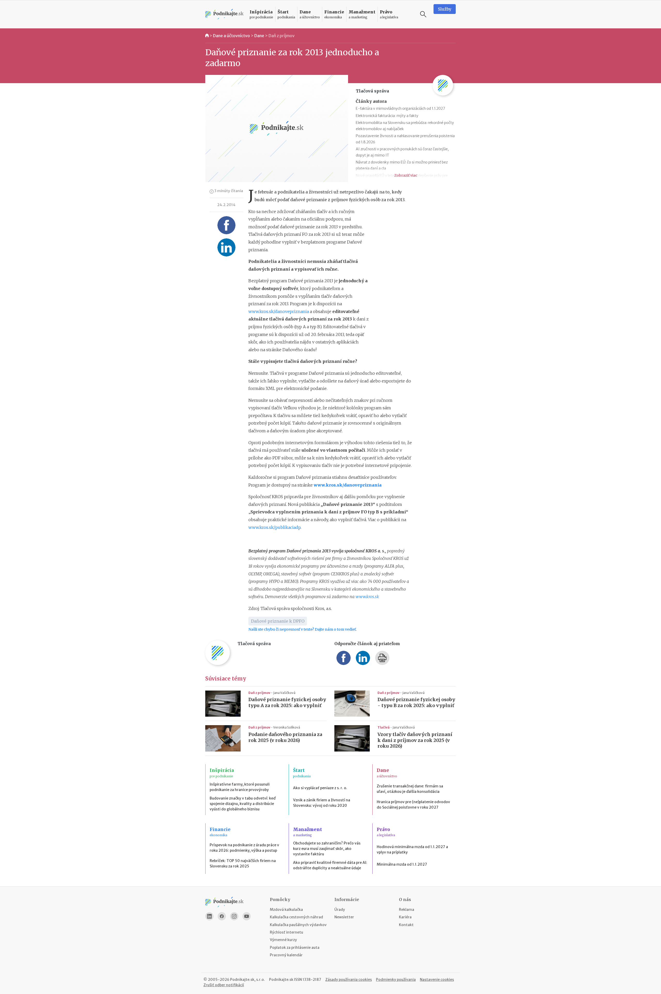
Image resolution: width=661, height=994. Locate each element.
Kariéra (405, 917)
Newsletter (344, 917)
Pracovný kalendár (286, 955)
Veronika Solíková (286, 727)
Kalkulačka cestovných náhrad (296, 917)
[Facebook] (222, 916)
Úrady (339, 909)
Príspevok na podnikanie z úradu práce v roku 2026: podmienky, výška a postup (244, 848)
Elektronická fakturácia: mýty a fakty (387, 115)
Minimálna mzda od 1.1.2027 (402, 864)
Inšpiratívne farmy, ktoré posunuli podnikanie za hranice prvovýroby (240, 787)
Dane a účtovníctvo (231, 35)
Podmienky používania (396, 979)
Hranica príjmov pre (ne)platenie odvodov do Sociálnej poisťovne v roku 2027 (413, 805)
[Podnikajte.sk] (224, 14)
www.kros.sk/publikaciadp (274, 527)
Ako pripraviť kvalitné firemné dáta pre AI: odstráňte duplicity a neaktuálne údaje (330, 865)
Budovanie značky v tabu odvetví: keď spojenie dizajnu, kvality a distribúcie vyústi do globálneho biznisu (243, 803)
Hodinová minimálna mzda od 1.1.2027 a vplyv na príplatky (412, 849)
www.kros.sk (367, 596)
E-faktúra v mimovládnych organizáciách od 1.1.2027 (400, 108)
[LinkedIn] (209, 916)
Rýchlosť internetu (286, 932)
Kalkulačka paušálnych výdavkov (298, 924)
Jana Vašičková (284, 693)
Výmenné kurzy (283, 939)
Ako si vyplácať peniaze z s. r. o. (320, 788)
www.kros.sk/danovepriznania (278, 311)
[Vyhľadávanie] (423, 14)
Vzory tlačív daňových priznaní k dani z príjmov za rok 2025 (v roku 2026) (414, 740)
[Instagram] (234, 916)
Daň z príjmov (282, 35)
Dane (259, 35)
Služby (444, 9)
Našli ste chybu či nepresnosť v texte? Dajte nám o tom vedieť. (302, 629)
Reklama (406, 909)
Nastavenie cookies (437, 979)
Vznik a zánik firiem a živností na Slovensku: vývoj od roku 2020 (321, 803)
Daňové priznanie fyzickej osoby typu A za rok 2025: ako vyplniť (287, 702)
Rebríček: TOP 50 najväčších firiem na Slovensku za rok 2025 (243, 863)
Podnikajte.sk (281, 979)
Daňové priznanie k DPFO (277, 621)
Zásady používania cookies (348, 979)
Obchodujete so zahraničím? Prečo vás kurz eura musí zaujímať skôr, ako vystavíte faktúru (326, 848)
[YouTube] (246, 916)
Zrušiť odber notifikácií (223, 985)
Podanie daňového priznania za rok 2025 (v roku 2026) (285, 737)
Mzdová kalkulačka (286, 909)
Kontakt (406, 924)
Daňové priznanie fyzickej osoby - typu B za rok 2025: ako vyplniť (416, 702)
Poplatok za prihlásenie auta (294, 947)
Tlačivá (383, 727)
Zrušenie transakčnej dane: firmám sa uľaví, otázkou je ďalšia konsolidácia (410, 789)
